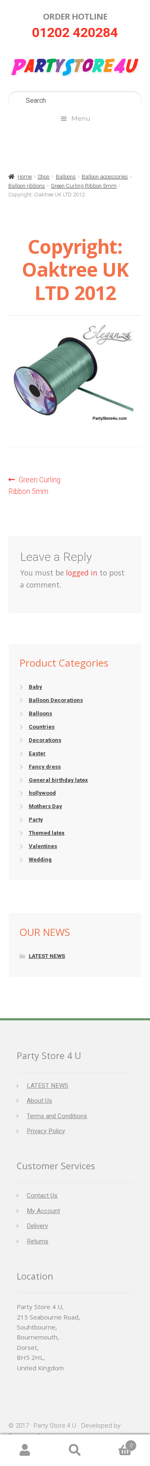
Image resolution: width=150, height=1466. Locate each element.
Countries (42, 727)
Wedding (40, 859)
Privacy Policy (46, 1131)
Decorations (45, 740)
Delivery (37, 1226)
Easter (37, 753)
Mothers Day (45, 806)
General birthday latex (58, 780)
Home (25, 177)
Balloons (66, 177)
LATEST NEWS (47, 956)
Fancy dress (45, 767)
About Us (39, 1100)
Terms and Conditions (57, 1116)
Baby (35, 687)
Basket (116, 1442)
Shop (44, 177)
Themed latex (47, 833)
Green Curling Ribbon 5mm (84, 186)
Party (36, 819)
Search (75, 1450)
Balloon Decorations (56, 700)
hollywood (42, 793)
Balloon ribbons (26, 186)
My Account (43, 1211)
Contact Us (42, 1195)
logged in (82, 573)
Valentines (43, 846)
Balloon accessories (105, 177)
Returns (37, 1241)
